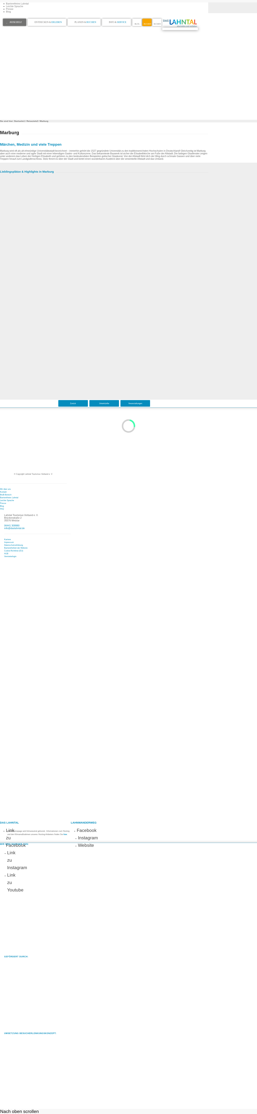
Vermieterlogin (10, 556)
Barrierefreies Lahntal (17, 3)
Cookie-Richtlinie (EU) (13, 551)
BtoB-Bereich (5, 495)
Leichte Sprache (14, 6)
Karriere (7, 539)
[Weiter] (203, 262)
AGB (6, 553)
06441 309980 (11, 525)
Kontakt (3, 492)
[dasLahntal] (180, 29)
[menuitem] (107, 3)
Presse (9, 9)
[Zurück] (4, 262)
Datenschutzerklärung (13, 545)
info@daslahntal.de (14, 528)
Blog (8, 11)
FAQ (2, 509)
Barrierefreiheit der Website (16, 548)
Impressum (9, 542)
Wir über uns (5, 489)
